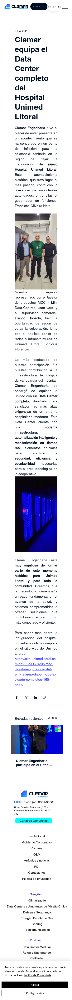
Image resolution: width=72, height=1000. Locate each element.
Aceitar (35, 985)
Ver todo (52, 717)
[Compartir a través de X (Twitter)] (26, 697)
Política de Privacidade (37, 975)
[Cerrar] (66, 966)
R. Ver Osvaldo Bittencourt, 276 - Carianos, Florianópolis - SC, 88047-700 (33, 810)
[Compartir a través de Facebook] (16, 697)
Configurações (35, 993)
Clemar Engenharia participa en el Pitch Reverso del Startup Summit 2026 (32, 763)
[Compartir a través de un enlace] (45, 697)
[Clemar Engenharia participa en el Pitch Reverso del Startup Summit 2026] (37, 739)
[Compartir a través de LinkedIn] (35, 697)
